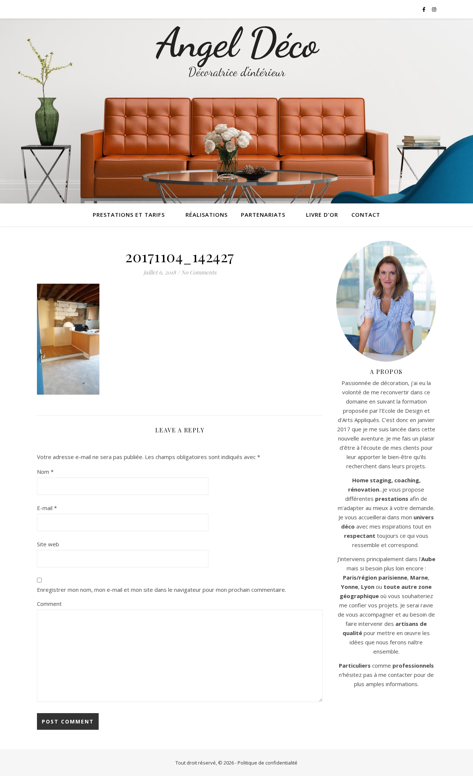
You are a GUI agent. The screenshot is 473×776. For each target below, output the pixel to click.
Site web (48, 544)
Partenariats (263, 214)
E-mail (47, 508)
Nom (45, 471)
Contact (365, 214)
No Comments (199, 272)
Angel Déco (236, 43)
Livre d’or (322, 214)
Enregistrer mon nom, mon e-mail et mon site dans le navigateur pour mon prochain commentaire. (161, 589)
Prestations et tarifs (129, 214)
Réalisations (207, 214)
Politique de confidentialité (267, 762)
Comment (49, 603)
